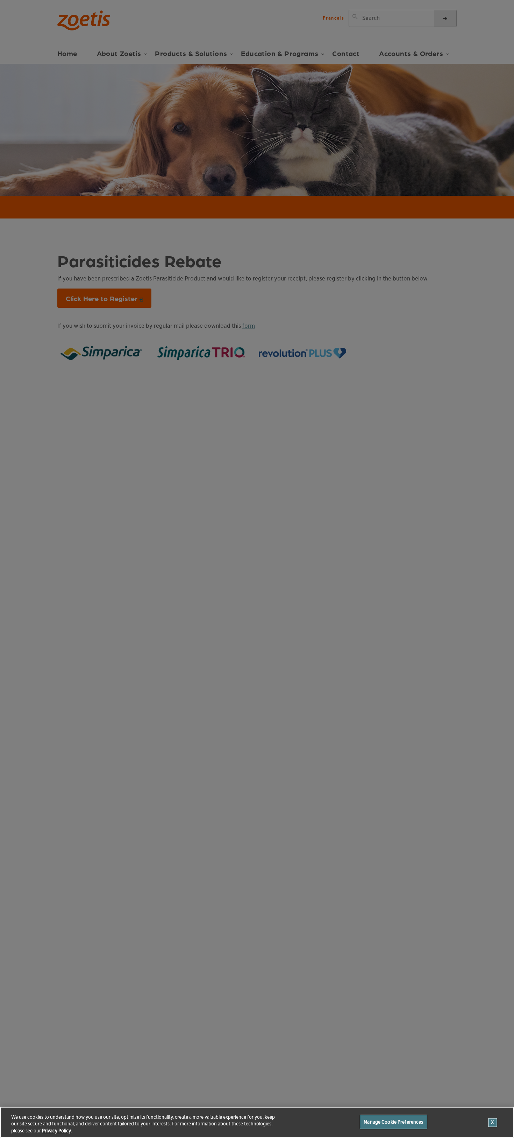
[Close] (492, 1122)
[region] (257, 1122)
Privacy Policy (56, 1130)
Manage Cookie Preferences (393, 1121)
